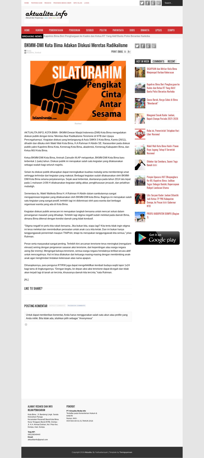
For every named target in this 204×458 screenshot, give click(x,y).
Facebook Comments (76, 305)
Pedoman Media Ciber (62, 3)
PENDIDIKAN (74, 30)
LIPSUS (158, 30)
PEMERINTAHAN (56, 30)
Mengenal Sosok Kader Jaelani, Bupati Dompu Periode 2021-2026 (162, 116)
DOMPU (171, 30)
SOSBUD (90, 30)
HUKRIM (39, 30)
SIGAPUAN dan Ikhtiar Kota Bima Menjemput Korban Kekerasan (162, 70)
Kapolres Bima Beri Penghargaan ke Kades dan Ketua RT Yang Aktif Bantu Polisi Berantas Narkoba (97, 36)
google (153, 3)
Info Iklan (77, 3)
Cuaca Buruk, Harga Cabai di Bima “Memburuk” (162, 101)
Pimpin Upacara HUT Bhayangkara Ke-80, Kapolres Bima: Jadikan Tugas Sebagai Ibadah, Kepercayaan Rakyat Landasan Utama (163, 182)
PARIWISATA (118, 30)
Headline (30, 53)
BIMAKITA (145, 30)
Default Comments (57, 305)
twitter (142, 3)
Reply (28, 51)
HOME (27, 30)
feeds (158, 3)
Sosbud (38, 53)
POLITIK (103, 30)
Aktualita (88, 452)
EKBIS (132, 30)
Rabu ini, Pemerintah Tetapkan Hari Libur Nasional (163, 132)
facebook (147, 3)
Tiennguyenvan (125, 452)
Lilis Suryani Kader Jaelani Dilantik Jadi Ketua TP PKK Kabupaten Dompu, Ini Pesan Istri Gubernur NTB (162, 200)
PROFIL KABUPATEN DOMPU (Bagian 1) (163, 215)
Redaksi (48, 3)
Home (26, 3)
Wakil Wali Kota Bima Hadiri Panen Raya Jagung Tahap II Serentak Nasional (162, 149)
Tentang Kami (36, 3)
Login (86, 3)
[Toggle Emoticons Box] (26, 324)
